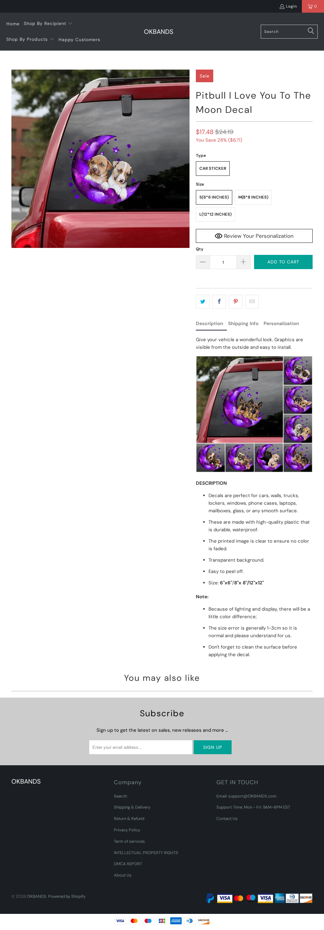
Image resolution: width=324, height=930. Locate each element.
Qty (199, 249)
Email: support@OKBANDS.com (246, 796)
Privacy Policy (127, 830)
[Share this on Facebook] (219, 302)
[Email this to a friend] (252, 302)
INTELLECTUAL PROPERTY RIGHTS (146, 852)
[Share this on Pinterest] (235, 302)
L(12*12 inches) (215, 214)
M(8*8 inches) (253, 197)
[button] (48, 24)
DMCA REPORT (128, 863)
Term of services (129, 841)
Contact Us (227, 818)
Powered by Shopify (66, 896)
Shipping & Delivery (132, 807)
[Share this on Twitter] (202, 302)
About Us (123, 875)
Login (291, 6)
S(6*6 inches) (214, 197)
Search (120, 796)
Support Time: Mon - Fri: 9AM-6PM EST (253, 807)
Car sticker (212, 168)
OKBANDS (36, 896)
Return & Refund (129, 818)
